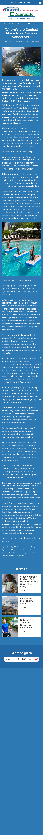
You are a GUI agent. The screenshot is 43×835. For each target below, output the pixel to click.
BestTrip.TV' (11, 538)
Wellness (35, 41)
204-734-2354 (24, 2)
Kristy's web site (21, 471)
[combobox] (18, 659)
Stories (11, 23)
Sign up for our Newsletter (21, 18)
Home (4, 23)
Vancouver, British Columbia (15, 41)
